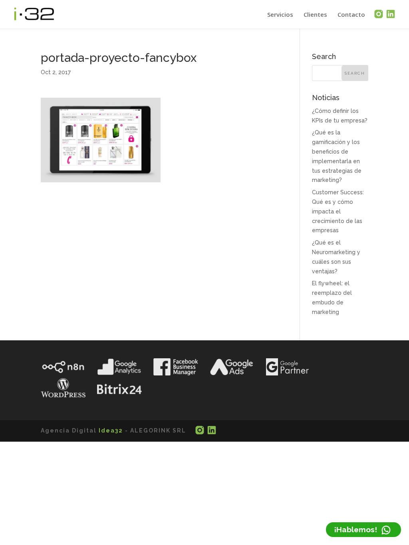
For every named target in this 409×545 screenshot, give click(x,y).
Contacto (351, 15)
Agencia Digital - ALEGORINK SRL (113, 430)
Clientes (315, 15)
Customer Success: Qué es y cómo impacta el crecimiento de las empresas (338, 211)
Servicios (280, 15)
